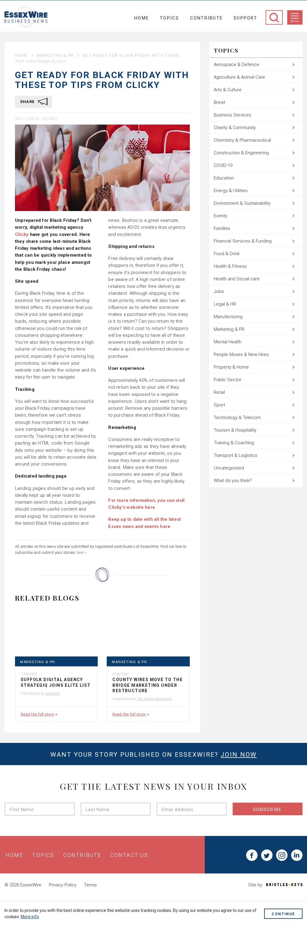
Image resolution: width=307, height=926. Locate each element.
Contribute (206, 18)
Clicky (21, 234)
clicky (50, 118)
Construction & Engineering (241, 152)
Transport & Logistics (235, 455)
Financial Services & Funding (243, 241)
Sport (219, 405)
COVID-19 (223, 165)
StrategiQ (52, 693)
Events (220, 216)
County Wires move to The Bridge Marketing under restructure (147, 685)
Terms (90, 885)
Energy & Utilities (231, 190)
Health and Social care (237, 279)
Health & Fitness (230, 266)
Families (222, 228)
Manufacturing (228, 316)
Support (245, 18)
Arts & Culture (228, 89)
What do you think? (233, 480)
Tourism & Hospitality (235, 430)
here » (81, 552)
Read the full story (37, 714)
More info (30, 916)
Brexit (219, 102)
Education (224, 178)
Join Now (239, 754)
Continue (283, 914)
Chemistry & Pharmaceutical (242, 140)
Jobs (219, 291)
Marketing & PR (55, 55)
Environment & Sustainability (242, 203)
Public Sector (227, 379)
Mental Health (227, 342)
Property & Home (231, 367)
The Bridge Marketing (154, 699)
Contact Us (129, 855)
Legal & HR (225, 304)
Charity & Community (235, 127)
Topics (169, 18)
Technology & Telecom (237, 417)
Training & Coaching (234, 442)
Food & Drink (227, 253)
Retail (219, 392)
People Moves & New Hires (241, 354)
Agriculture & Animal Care (239, 77)
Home (141, 18)
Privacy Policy (62, 885)
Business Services (232, 115)
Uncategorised (229, 468)
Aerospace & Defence (236, 64)
